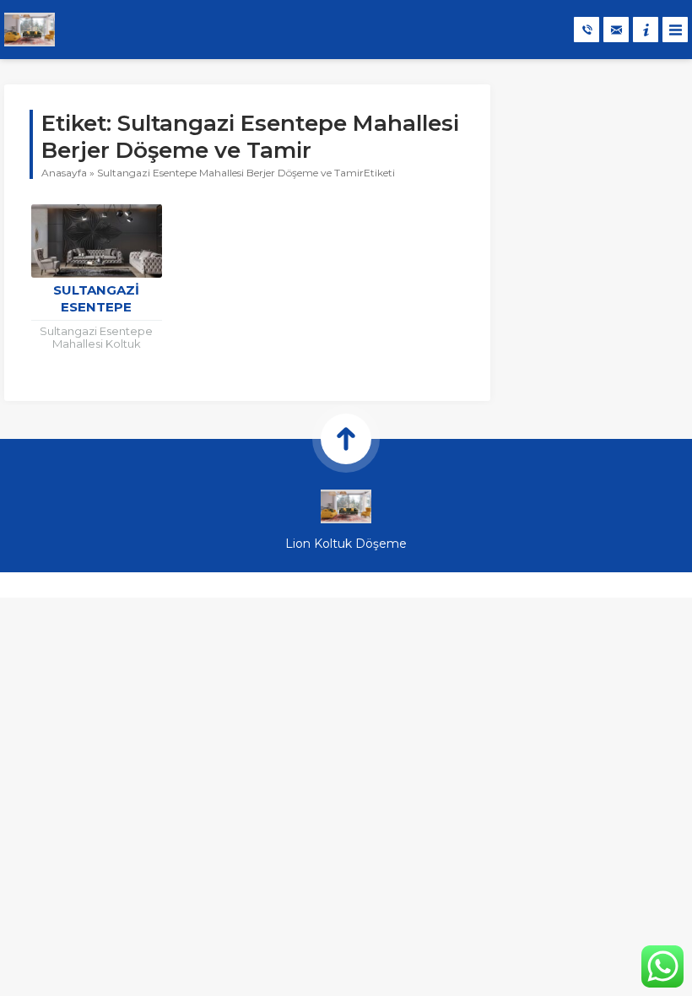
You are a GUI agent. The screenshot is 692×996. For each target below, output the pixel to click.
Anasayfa (64, 172)
